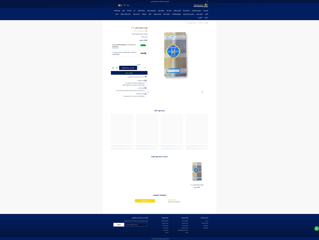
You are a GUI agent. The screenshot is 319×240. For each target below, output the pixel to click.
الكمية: (139, 64)
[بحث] (128, 5)
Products (200, 23)
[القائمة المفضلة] (124, 5)
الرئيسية (206, 23)
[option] (175, 54)
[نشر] (112, 68)
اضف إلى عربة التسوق (128, 68)
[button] (148, 92)
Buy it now (129, 73)
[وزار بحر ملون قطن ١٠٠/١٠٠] (197, 171)
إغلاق (207, 1)
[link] (197, 146)
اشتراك (119, 225)
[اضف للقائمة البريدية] (117, 68)
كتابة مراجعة (145, 201)
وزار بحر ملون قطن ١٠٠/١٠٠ (196, 185)
